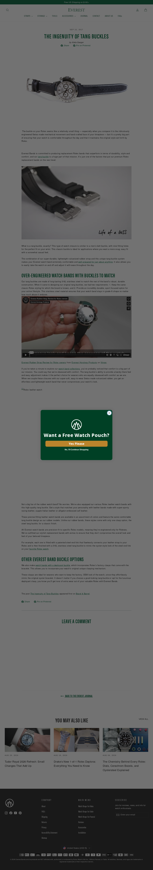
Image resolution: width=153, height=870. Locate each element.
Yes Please (76, 444)
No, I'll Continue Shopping (76, 450)
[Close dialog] (109, 413)
